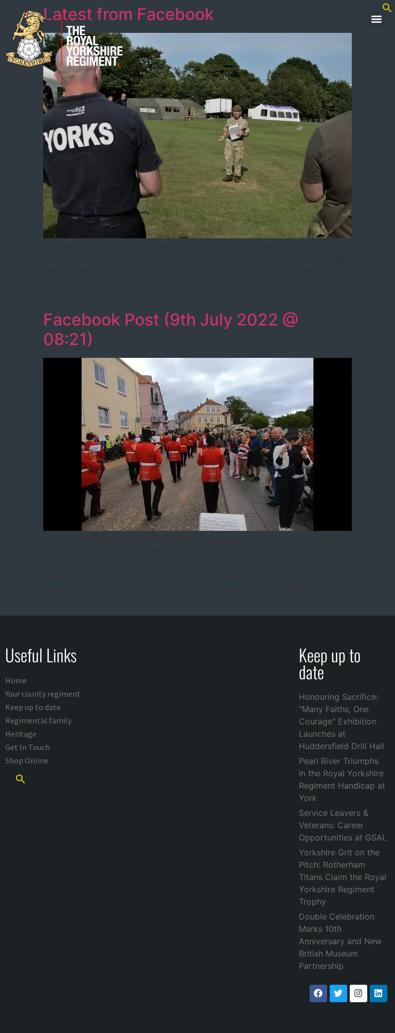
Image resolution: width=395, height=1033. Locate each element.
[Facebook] (318, 993)
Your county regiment (43, 693)
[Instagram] (358, 993)
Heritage (21, 734)
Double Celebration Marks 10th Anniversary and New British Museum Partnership (340, 941)
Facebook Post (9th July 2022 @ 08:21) (170, 329)
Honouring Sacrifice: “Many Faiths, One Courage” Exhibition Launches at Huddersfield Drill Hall (341, 721)
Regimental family (38, 720)
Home (16, 680)
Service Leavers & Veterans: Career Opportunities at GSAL (343, 825)
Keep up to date (33, 707)
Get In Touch (27, 747)
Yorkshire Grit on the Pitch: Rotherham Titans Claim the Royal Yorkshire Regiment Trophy (342, 877)
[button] (376, 18)
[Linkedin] (378, 993)
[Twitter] (338, 993)
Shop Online (26, 760)
